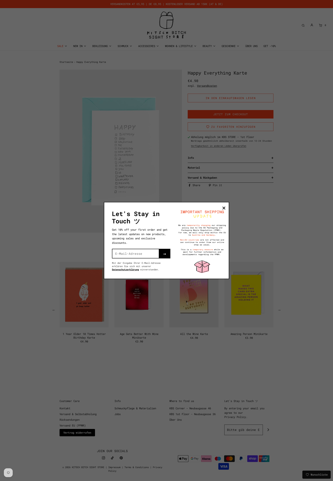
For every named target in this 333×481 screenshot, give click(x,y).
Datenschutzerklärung (125, 269)
